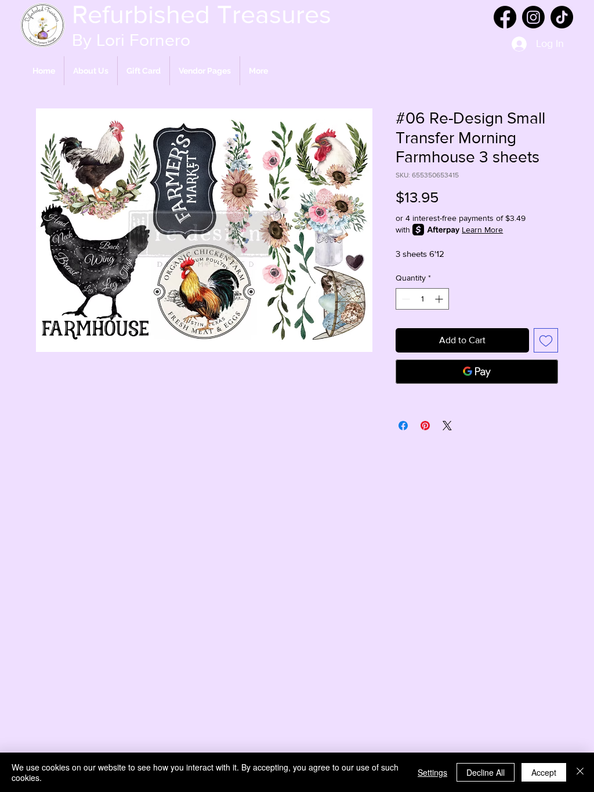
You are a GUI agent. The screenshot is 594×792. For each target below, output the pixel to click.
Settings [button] (432, 772)
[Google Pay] (477, 371)
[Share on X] (447, 426)
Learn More (482, 229)
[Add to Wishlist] (546, 340)
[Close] (580, 772)
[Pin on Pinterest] (425, 426)
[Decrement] (404, 299)
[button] (205, 70)
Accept (543, 772)
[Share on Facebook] (403, 426)
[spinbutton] (422, 299)
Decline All (485, 772)
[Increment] (440, 299)
